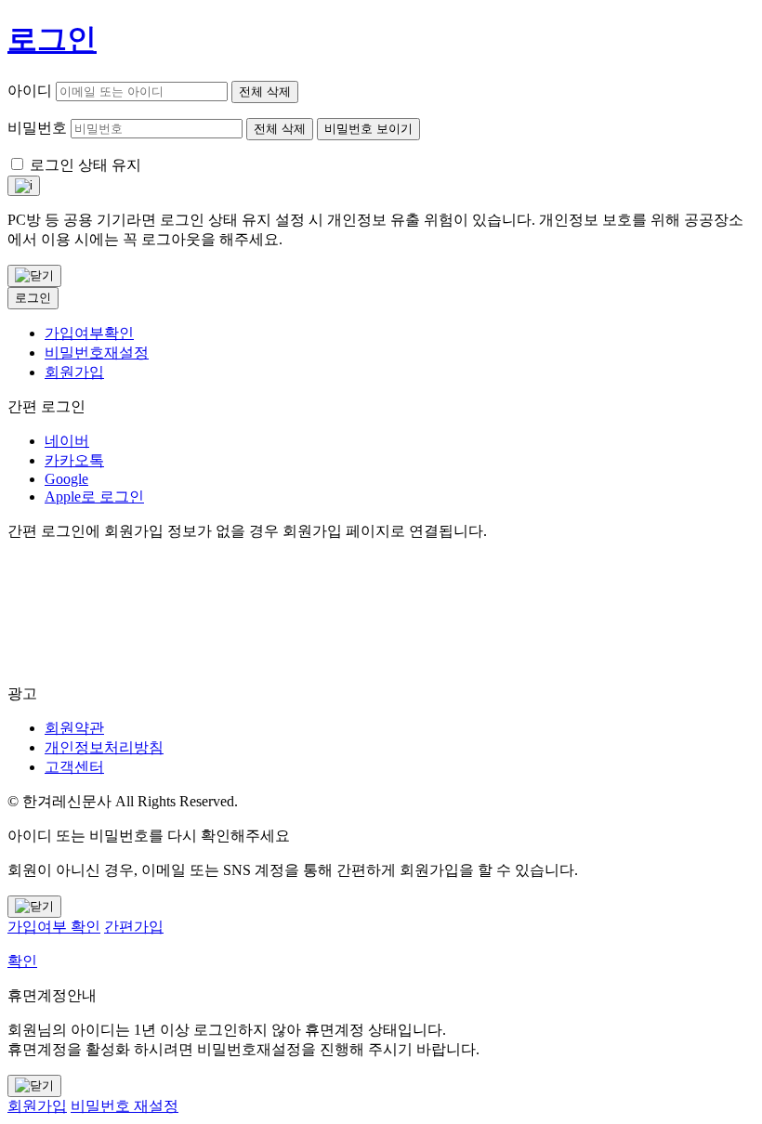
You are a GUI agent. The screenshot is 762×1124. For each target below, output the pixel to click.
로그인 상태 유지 (85, 165)
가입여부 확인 (53, 926)
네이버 (67, 441)
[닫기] (34, 276)
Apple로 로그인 (94, 496)
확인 (22, 961)
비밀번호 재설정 (124, 1106)
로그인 (33, 298)
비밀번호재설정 (97, 352)
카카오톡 (74, 460)
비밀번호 (37, 128)
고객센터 (74, 767)
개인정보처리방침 (104, 747)
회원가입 (74, 372)
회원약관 (74, 728)
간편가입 (134, 926)
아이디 (29, 90)
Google (66, 479)
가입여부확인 (89, 333)
